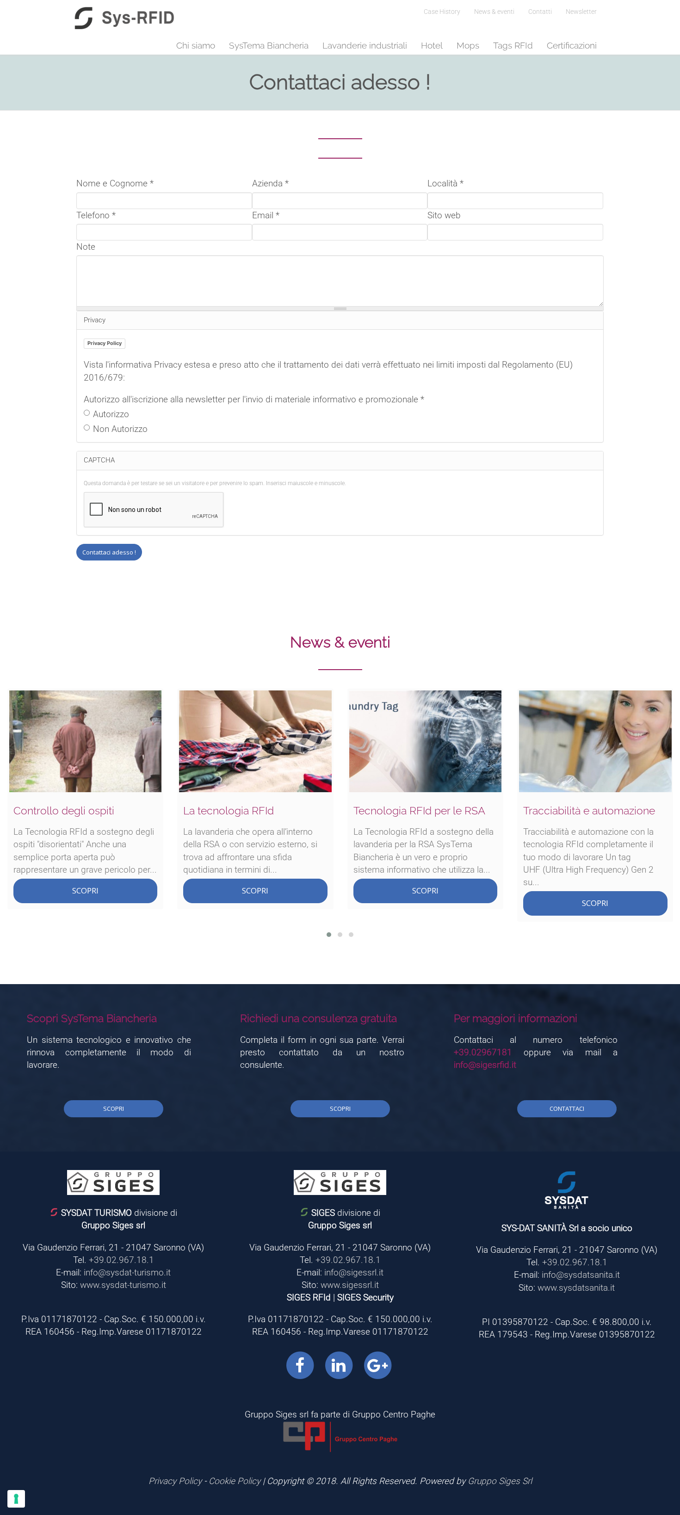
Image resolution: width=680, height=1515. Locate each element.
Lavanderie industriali (364, 45)
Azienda (270, 183)
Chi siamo (195, 45)
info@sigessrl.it (353, 1272)
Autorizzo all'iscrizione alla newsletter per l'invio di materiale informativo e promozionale (254, 399)
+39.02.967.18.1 (121, 1260)
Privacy (94, 320)
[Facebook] (300, 1365)
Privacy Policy (104, 343)
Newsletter (581, 11)
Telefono (96, 215)
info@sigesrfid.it (485, 1064)
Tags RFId (513, 45)
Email (265, 215)
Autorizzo (111, 414)
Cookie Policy (234, 1481)
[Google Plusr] (378, 1365)
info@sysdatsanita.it (581, 1274)
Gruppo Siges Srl (500, 1481)
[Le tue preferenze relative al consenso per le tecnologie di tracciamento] (16, 1499)
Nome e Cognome (115, 183)
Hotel (432, 45)
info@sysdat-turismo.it (127, 1272)
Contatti (540, 11)
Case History (442, 11)
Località (445, 183)
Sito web (444, 215)
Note (85, 246)
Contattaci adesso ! (109, 552)
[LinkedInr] (339, 1365)
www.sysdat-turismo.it (123, 1285)
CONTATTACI (567, 1108)
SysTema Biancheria (269, 45)
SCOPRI (85, 890)
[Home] (124, 18)
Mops (468, 45)
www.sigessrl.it (350, 1285)
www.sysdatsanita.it (576, 1287)
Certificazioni (572, 45)
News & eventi (494, 11)
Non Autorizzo (120, 429)
